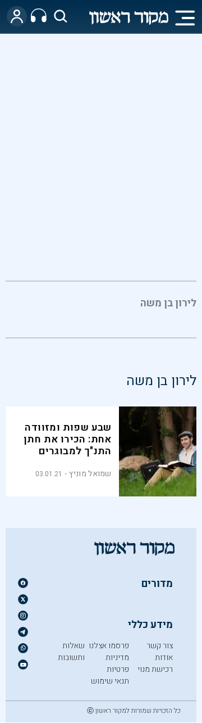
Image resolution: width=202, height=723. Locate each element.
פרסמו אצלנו (109, 646)
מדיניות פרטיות (117, 663)
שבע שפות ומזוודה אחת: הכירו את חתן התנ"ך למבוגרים (68, 439)
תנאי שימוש (110, 681)
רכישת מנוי (155, 669)
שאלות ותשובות (71, 651)
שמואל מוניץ (90, 474)
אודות (164, 657)
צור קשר (159, 646)
